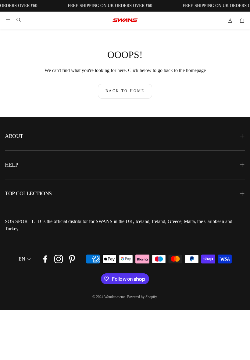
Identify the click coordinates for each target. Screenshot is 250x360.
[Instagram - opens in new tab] (58, 259)
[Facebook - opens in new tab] (45, 259)
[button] (8, 20)
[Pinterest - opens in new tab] (72, 259)
